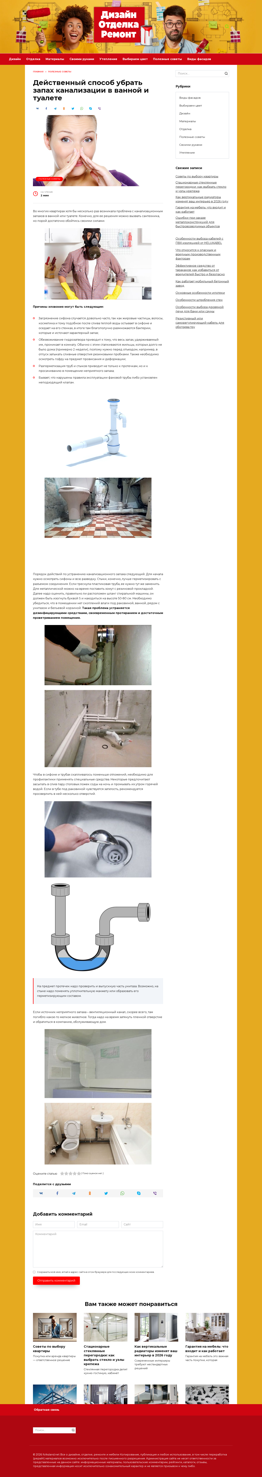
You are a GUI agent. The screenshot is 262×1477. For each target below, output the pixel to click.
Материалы (55, 59)
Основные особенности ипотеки (200, 293)
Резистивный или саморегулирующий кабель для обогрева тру (200, 323)
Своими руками (82, 59)
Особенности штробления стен (199, 300)
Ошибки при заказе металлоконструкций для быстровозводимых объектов (198, 222)
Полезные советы (167, 59)
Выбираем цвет (135, 59)
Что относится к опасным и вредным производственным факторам (198, 254)
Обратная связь (46, 1409)
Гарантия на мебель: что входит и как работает (206, 1349)
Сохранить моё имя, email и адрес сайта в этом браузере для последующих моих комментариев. (96, 1272)
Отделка (33, 59)
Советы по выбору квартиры (197, 176)
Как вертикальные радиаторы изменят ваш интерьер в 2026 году (156, 1351)
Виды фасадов (199, 59)
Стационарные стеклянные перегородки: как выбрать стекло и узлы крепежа (201, 187)
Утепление (108, 59)
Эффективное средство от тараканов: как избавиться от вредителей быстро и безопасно (200, 270)
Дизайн (15, 59)
